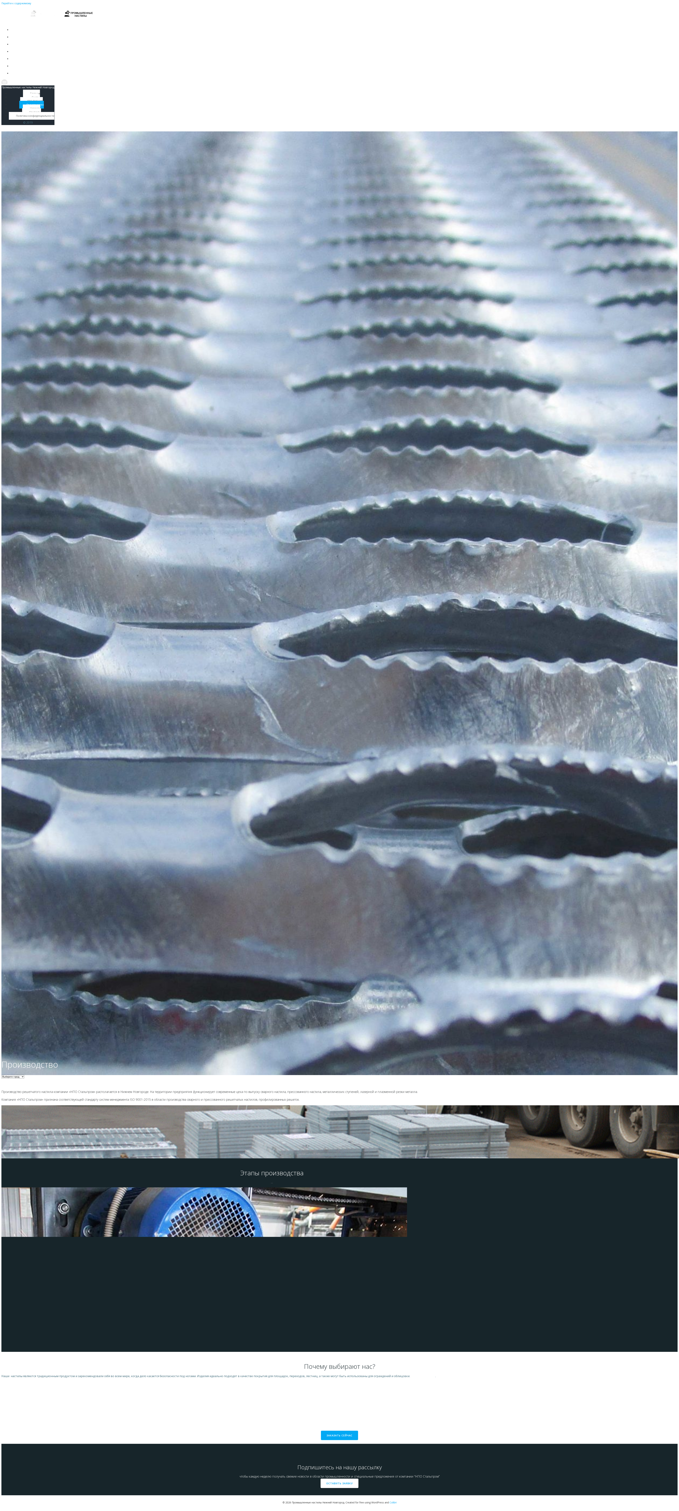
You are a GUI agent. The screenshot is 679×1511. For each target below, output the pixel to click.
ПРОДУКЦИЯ (205, 44)
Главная (205, 29)
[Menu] (201, 82)
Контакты (205, 66)
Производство (205, 51)
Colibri (393, 1502)
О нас (205, 37)
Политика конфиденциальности (205, 73)
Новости (205, 58)
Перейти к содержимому (16, 3)
